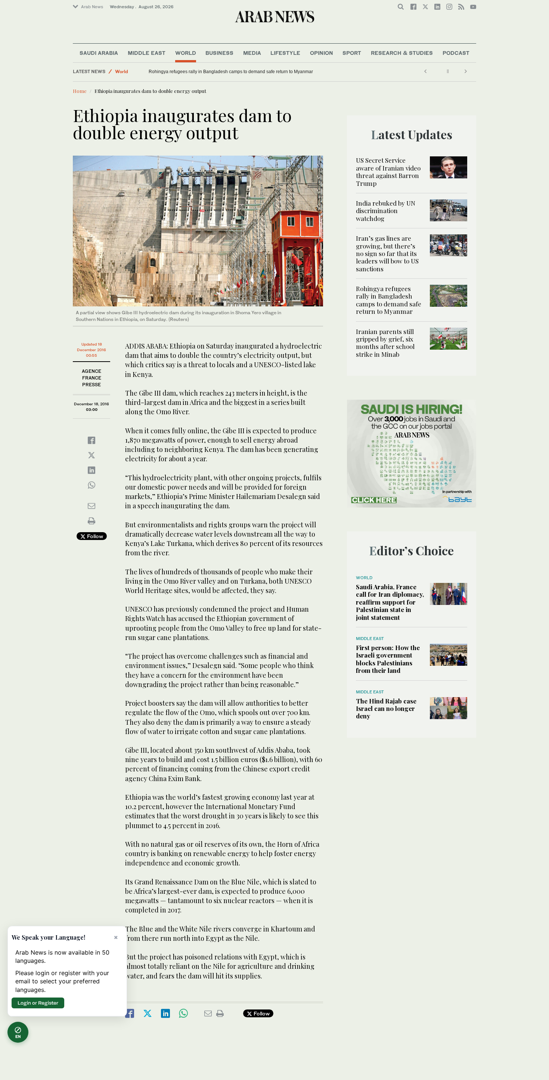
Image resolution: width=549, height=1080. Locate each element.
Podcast (456, 53)
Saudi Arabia (99, 53)
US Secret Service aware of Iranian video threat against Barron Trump (388, 171)
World (185, 53)
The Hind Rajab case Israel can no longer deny (386, 708)
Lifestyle (285, 53)
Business (219, 53)
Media (252, 53)
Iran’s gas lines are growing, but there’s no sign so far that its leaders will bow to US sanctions (387, 253)
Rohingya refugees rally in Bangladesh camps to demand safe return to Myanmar (231, 71)
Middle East (146, 53)
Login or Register (38, 1003)
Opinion (321, 53)
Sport (351, 53)
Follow (94, 536)
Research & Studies (402, 53)
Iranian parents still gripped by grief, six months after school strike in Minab (385, 342)
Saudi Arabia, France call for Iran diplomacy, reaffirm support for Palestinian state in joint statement (390, 602)
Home (80, 91)
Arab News (92, 6)
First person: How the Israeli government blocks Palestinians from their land (388, 658)
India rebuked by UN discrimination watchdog (385, 210)
